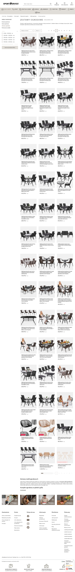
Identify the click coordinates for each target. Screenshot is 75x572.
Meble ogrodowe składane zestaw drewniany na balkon (64, 465)
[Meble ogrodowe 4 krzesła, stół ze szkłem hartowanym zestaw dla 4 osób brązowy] (65, 373)
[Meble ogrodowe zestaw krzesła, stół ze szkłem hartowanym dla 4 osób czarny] (28, 455)
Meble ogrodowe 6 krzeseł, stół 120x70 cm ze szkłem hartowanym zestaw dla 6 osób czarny (64, 217)
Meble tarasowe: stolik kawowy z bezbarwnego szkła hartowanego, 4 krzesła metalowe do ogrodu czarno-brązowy (65, 300)
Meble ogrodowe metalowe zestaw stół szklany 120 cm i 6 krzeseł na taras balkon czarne (46, 217)
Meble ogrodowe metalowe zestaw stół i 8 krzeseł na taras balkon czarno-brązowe (28, 300)
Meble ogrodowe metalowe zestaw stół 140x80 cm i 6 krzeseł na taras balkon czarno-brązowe (46, 300)
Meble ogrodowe (33, 16)
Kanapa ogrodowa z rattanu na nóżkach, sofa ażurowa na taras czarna (27, 438)
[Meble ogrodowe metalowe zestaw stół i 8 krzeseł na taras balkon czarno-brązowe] (28, 289)
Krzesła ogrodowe (6, 21)
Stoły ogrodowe (5, 23)
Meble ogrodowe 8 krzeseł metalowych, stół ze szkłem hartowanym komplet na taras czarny (45, 107)
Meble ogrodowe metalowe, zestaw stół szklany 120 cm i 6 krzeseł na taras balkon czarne (28, 217)
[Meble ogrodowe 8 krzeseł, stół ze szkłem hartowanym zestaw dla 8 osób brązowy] (28, 262)
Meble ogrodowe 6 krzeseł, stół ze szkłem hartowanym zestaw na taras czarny (47, 245)
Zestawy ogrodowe (6, 25)
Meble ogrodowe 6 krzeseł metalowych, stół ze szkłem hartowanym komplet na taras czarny (64, 107)
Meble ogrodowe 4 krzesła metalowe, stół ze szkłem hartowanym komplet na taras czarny (27, 107)
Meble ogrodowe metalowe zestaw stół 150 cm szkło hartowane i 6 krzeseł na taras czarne (46, 135)
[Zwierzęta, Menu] (48, 9)
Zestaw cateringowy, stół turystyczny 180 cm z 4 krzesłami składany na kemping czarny (64, 493)
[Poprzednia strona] (49, 30)
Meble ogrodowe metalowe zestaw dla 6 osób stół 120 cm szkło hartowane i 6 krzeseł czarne (28, 79)
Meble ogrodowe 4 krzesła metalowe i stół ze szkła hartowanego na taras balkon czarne (65, 162)
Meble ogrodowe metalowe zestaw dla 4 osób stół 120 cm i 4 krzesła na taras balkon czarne (28, 383)
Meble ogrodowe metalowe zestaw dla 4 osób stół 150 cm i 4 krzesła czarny (64, 438)
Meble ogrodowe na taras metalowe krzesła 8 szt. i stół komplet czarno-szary (46, 549)
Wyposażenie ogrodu (24, 16)
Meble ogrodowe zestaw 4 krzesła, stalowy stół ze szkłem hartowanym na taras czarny (46, 190)
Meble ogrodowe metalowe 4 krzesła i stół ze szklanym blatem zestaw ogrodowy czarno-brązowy (47, 272)
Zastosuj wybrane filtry (10, 47)
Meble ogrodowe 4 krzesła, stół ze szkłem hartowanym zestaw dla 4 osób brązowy (64, 383)
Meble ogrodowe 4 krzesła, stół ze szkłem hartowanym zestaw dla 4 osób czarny (46, 383)
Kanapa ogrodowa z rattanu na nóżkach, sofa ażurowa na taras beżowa (46, 438)
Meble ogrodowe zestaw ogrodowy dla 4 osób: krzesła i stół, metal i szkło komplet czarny (46, 411)
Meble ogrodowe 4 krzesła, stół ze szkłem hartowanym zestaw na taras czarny (28, 520)
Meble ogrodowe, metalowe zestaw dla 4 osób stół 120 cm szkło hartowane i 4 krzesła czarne (46, 79)
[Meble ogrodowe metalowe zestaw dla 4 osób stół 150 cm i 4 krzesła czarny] (65, 428)
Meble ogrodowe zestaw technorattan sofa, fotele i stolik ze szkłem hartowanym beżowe (46, 465)
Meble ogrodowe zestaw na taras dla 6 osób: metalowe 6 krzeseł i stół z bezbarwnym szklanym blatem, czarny (47, 521)
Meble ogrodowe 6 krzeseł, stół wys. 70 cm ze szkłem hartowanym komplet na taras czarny (28, 245)
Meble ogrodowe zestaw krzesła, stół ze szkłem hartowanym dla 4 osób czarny (27, 465)
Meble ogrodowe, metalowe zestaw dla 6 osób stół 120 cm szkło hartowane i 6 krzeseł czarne (64, 52)
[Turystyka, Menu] (58, 9)
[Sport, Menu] (18, 9)
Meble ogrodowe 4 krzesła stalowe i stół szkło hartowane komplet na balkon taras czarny (28, 190)
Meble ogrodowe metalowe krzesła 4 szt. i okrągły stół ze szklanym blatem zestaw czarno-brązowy (65, 328)
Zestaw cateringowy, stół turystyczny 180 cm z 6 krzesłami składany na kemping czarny (46, 493)
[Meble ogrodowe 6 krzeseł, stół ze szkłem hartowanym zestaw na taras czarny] (47, 234)
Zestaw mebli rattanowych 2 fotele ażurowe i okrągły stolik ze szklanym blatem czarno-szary (65, 411)
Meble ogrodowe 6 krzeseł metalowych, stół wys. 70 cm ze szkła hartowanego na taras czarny (46, 162)
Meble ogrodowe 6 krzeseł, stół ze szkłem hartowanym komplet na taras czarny (64, 549)
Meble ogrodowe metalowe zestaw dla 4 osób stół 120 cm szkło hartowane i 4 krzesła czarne (64, 79)
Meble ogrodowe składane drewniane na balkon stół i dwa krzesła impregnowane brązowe (27, 549)
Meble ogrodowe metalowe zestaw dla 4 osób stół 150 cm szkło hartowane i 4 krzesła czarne (64, 135)
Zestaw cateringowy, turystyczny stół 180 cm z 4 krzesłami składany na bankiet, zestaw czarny (28, 493)
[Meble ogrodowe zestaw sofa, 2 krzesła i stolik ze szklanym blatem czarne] (65, 234)
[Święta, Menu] (74, 9)
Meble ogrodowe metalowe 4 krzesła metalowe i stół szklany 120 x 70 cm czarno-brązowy (65, 356)
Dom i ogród (16, 16)
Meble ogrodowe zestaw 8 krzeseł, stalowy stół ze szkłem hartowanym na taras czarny (28, 162)
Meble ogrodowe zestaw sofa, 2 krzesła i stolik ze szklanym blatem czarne (64, 245)
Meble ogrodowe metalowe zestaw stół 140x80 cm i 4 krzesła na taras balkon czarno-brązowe (28, 328)
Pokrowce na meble (6, 27)
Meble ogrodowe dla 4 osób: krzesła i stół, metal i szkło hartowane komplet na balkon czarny (28, 411)
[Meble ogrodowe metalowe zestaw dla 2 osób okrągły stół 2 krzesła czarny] (65, 179)
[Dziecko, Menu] (39, 9)
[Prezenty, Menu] (66, 9)
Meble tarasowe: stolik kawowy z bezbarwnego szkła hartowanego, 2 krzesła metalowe (46, 328)
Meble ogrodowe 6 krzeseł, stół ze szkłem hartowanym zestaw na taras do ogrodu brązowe (28, 52)
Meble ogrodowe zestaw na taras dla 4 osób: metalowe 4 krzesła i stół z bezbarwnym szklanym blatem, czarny (65, 521)
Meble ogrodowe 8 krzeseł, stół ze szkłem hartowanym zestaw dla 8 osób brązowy (27, 272)
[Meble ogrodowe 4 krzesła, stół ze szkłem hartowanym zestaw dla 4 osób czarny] (47, 373)
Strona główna (10, 16)
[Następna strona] (72, 30)
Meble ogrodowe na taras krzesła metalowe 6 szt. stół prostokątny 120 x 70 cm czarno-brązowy (46, 356)
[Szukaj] (50, 3)
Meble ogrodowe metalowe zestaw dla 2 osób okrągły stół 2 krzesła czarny (64, 190)
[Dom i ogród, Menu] (11, 9)
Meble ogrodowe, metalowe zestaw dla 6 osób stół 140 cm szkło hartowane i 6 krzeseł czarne (46, 52)
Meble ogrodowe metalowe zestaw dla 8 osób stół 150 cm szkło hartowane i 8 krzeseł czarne (28, 135)
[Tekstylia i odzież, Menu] (31, 9)
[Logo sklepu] (11, 4)
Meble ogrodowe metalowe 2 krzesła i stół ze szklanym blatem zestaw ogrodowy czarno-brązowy (65, 272)
